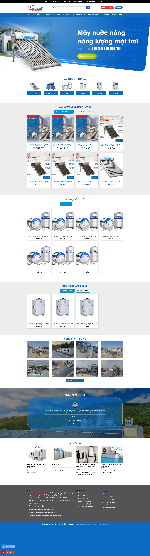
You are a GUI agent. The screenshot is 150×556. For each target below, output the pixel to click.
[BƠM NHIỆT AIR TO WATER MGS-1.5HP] (63, 307)
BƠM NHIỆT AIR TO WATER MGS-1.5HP (63, 323)
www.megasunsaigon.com (47, 512)
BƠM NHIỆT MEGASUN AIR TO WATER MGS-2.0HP (39, 323)
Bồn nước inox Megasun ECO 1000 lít (63, 271)
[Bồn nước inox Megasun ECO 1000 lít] (63, 255)
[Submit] (88, 7)
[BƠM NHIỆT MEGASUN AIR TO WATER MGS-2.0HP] (38, 307)
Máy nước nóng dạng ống (85, 504)
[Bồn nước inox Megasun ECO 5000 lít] (38, 221)
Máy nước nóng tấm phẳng (85, 506)
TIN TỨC (114, 15)
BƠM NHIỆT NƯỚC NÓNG (94, 15)
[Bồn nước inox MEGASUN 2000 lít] (111, 221)
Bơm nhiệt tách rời (83, 495)
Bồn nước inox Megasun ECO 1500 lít (38, 271)
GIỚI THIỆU (38, 15)
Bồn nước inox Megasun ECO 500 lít (87, 271)
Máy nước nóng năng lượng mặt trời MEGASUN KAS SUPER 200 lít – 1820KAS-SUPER (63, 183)
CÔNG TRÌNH (107, 15)
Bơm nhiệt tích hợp (83, 498)
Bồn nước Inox (82, 493)
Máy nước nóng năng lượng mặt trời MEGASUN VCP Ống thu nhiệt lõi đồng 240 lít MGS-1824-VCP (62, 146)
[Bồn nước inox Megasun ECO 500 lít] (87, 255)
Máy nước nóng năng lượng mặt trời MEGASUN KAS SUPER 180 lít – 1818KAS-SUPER (87, 183)
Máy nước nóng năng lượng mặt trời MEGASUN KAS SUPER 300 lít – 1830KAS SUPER (111, 146)
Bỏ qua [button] (106, 1)
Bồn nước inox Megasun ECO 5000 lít (38, 236)
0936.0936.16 (37, 503)
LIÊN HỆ (120, 15)
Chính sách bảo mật (107, 496)
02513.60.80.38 (46, 503)
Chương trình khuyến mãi (109, 507)
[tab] (63, 112)
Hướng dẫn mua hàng (108, 505)
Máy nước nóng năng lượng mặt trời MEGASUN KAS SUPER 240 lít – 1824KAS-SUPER (39, 183)
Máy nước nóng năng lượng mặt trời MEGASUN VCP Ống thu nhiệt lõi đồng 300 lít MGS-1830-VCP (38, 146)
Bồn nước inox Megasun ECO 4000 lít (63, 236)
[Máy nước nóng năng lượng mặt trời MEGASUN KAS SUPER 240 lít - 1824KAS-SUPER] (38, 166)
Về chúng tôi (105, 494)
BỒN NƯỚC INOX (67, 15)
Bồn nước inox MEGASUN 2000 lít (111, 236)
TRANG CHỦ (31, 15)
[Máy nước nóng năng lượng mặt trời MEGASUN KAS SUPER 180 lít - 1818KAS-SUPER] (87, 166)
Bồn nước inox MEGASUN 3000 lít (87, 236)
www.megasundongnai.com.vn (43, 509)
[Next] (145, 44)
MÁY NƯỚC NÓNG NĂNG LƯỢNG (51, 15)
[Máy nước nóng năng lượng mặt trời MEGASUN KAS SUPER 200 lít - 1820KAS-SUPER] (63, 166)
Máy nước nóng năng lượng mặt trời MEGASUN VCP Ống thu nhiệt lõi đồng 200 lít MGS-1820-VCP (87, 146)
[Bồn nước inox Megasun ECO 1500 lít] (38, 255)
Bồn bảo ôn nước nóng (84, 501)
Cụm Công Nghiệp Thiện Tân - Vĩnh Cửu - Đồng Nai (95, 524)
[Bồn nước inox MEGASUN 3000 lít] (87, 221)
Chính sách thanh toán (108, 502)
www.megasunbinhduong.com (53, 515)
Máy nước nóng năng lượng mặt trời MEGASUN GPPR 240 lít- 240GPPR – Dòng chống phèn (111, 183)
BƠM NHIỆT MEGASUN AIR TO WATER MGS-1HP (87, 323)
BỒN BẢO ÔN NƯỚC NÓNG (80, 15)
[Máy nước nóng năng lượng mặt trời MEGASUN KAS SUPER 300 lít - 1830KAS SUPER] (111, 129)
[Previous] (5, 44)
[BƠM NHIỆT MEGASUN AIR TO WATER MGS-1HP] (87, 307)
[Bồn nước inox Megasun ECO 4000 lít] (63, 221)
